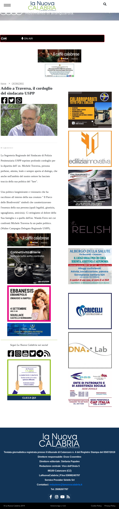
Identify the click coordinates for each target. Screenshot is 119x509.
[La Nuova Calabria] (42, 5)
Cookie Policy (96, 506)
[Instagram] (56, 497)
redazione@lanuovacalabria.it (65, 484)
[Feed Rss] (68, 497)
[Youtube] (62, 497)
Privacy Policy (109, 506)
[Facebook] (51, 497)
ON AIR (28, 38)
